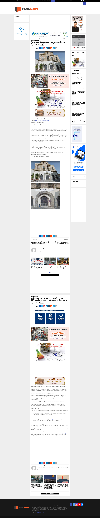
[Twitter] (74, 504)
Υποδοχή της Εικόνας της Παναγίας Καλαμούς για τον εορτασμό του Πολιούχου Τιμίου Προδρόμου (36, 486)
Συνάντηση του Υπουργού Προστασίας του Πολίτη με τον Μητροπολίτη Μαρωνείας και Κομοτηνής (60, 242)
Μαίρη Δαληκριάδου (35, 45)
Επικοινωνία (27, 0)
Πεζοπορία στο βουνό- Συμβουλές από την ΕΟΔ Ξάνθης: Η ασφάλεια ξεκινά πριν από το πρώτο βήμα (37, 268)
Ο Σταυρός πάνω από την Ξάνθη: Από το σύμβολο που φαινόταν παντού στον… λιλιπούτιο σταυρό (63, 485)
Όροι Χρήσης (55, 3)
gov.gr (52, 419)
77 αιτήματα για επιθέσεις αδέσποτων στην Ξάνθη (48, 267)
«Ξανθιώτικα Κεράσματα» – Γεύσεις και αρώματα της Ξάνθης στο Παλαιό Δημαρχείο (78, 92)
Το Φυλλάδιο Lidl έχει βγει (76, 73)
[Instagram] (76, 504)
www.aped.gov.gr (63, 433)
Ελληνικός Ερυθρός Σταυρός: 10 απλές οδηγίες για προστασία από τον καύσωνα (78, 98)
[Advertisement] (50, 23)
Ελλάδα (29, 3)
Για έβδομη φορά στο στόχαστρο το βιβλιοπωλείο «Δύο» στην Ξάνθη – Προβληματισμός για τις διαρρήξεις (78, 120)
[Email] (82, 504)
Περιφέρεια (23, 3)
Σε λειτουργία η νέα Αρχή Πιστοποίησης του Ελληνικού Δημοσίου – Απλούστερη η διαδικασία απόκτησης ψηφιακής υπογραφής (40, 243)
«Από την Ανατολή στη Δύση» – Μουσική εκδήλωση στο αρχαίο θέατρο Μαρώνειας (77, 109)
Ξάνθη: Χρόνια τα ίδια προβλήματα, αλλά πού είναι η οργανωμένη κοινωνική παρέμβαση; (78, 114)
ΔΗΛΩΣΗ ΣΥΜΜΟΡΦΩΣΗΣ (33, 0)
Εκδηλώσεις (35, 3)
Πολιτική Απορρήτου (63, 3)
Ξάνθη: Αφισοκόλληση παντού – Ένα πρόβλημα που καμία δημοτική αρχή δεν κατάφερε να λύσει (78, 103)
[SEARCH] (27, 20)
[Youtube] (79, 504)
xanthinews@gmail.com (40, 512)
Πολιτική (16, 3)
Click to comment (50, 274)
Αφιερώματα (33, 40)
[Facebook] (71, 504)
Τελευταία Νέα (43, 3)
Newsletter (39, 0)
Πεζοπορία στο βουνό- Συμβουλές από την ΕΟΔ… (65, 0)
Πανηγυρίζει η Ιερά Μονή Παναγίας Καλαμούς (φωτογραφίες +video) (61, 267)
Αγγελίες (49, 3)
